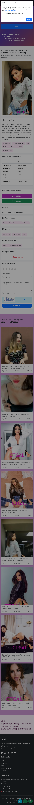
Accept (29, 19)
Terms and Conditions (10, 10)
